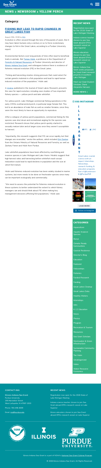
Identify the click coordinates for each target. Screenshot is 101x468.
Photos (76, 318)
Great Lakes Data (81, 291)
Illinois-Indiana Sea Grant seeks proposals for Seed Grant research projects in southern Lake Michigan (84, 72)
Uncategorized (79, 360)
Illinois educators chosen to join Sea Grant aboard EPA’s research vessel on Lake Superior (82, 57)
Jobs (75, 305)
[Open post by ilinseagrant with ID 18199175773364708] (78, 196)
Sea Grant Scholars (82, 336)
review (10, 88)
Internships (78, 300)
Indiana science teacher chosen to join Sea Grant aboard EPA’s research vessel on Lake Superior (83, 42)
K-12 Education (80, 309)
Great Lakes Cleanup (82, 286)
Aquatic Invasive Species (80, 233)
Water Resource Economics (80, 370)
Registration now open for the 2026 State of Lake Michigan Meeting (83, 31)
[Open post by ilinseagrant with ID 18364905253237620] (78, 183)
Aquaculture (78, 227)
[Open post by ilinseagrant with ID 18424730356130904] (90, 196)
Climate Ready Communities (80, 244)
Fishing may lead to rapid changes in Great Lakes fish (33, 30)
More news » (80, 92)
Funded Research (81, 277)
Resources (78, 332)
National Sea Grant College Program (77, 455)
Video (76, 364)
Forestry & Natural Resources (18, 62)
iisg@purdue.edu (17, 412)
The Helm (77, 355)
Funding (76, 282)
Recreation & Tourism (83, 327)
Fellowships (78, 268)
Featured (77, 264)
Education (77, 259)
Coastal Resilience (81, 250)
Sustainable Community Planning (83, 349)
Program (77, 323)
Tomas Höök (29, 59)
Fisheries (77, 273)
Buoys (76, 239)
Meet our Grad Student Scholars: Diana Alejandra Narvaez (83, 84)
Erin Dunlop (63, 139)
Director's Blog (80, 255)
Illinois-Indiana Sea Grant (16, 65)
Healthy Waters (80, 296)
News (76, 314)
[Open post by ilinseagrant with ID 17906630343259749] (90, 183)
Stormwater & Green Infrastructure (82, 342)
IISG (23, 37)
